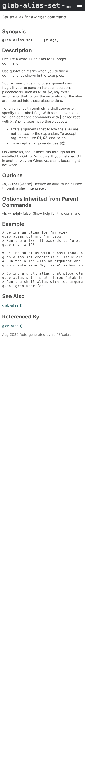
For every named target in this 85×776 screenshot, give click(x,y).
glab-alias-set (38, 5)
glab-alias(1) (12, 305)
